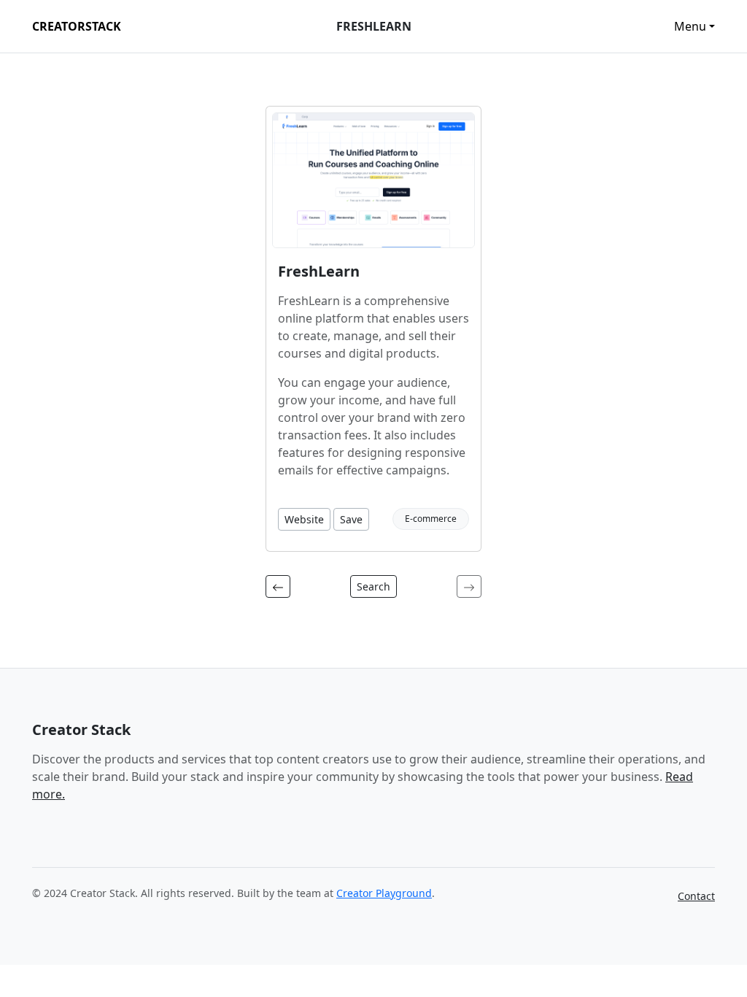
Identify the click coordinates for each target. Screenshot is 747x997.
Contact (696, 896)
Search (373, 586)
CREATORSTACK (76, 26)
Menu (690, 26)
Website (304, 519)
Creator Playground (384, 893)
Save (351, 519)
